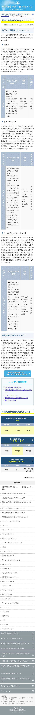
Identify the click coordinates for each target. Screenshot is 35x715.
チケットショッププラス (10, 603)
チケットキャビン (8, 534)
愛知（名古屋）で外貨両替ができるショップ (16, 503)
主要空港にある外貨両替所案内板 (12, 648)
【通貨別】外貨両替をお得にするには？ (15, 661)
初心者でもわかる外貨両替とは (12, 638)
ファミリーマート (8, 586)
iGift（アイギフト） (8, 598)
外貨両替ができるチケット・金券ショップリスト (16, 488)
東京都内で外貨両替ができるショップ (16, 398)
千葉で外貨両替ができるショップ (13, 512)
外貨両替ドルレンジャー (10, 577)
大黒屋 (4, 547)
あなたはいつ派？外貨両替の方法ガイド (15, 643)
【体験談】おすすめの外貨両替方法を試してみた (16, 655)
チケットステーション (9, 538)
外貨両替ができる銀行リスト (11, 673)
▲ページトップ (29, 477)
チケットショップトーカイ (11, 560)
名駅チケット (6, 564)
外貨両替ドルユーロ (17, 461)
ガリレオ (5, 525)
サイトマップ (5, 691)
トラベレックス (17, 440)
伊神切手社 (5, 616)
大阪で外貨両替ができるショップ (13, 498)
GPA (17, 420)
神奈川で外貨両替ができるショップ (14, 493)
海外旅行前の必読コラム (9, 633)
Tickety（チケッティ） (12, 395)
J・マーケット (7, 551)
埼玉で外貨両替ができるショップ (13, 508)
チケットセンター (8, 590)
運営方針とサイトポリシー (10, 686)
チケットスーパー (8, 530)
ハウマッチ (5, 611)
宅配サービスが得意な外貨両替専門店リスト (16, 667)
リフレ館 (5, 624)
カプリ (4, 620)
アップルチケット (8, 629)
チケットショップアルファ (11, 521)
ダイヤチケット (7, 594)
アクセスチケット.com (9, 573)
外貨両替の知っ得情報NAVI (13, 387)
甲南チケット (6, 568)
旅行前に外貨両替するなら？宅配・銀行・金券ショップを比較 (17, 373)
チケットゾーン (7, 607)
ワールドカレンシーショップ (12, 543)
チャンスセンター (10, 400)
